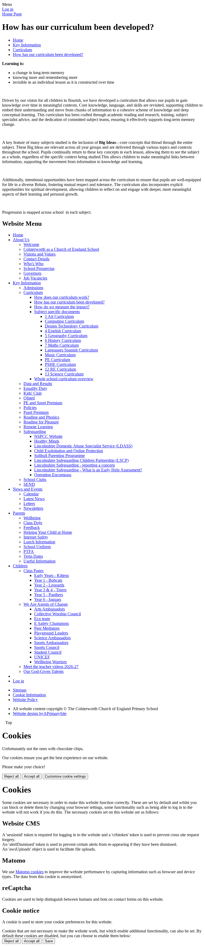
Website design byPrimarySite (39, 713)
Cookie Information (29, 695)
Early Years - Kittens (51, 575)
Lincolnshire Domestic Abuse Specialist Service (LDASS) (83, 446)
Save (49, 941)
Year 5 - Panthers (48, 594)
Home (18, 40)
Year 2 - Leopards (49, 585)
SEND (29, 484)
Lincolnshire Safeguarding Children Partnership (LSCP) (81, 460)
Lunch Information (39, 542)
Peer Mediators (47, 628)
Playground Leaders (51, 633)
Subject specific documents (57, 311)
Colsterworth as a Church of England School (61, 249)
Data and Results (37, 383)
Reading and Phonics (41, 417)
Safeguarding (34, 431)
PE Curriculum (57, 359)
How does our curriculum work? (61, 297)
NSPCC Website (48, 436)
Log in (7, 9)
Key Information (27, 45)
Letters (29, 503)
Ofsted (29, 398)
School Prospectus (38, 268)
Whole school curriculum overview (63, 379)
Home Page (12, 14)
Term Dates (33, 556)
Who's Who (33, 263)
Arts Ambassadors (49, 609)
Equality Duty (35, 388)
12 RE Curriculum (60, 369)
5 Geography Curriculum (66, 335)
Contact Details (36, 259)
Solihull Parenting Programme (59, 455)
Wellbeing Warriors (50, 662)
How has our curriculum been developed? (48, 54)
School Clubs (34, 479)
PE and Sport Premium (42, 403)
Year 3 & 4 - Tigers (50, 590)
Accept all (32, 776)
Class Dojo (32, 522)
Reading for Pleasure (41, 422)
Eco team (42, 618)
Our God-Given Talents (43, 671)
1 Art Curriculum (59, 316)
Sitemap (19, 690)
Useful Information (39, 561)
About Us (21, 239)
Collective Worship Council (57, 614)
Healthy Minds (46, 441)
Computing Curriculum (64, 321)
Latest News (34, 498)
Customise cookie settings (65, 776)
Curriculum (22, 49)
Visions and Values (39, 254)
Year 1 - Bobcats (48, 580)
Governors (32, 273)
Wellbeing (32, 518)
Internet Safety (35, 537)
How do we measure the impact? (61, 307)
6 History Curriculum (63, 340)
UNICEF (42, 657)
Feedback (31, 527)
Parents (19, 513)
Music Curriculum (60, 355)
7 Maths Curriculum (62, 345)
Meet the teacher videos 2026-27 (50, 666)
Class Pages (33, 570)
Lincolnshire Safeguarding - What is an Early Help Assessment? (88, 470)
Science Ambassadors (52, 638)
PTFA (28, 551)
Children (20, 566)
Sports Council (46, 647)
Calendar (31, 494)
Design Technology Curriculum (71, 326)
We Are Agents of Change (45, 604)
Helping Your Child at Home (47, 532)
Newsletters (33, 508)
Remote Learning (38, 427)
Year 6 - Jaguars (47, 599)
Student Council (47, 652)
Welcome (31, 244)
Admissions (33, 287)
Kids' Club (32, 393)
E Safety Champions (51, 623)
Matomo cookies (29, 872)
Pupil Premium (36, 412)
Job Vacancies (35, 278)
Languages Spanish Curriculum (71, 350)
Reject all (11, 776)
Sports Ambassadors (51, 642)
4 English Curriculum (63, 331)
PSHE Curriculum (60, 364)
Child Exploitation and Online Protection (68, 450)
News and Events (27, 489)
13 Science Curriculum (64, 374)
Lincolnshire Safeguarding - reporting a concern (74, 465)
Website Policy (25, 699)
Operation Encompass (52, 474)
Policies (30, 407)
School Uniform (37, 546)
